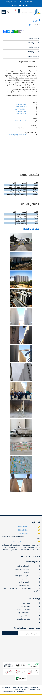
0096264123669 (20, 121)
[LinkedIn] (23, 5)
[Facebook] (30, 5)
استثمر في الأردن (23, 582)
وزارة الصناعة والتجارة (21, 575)
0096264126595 (21, 111)
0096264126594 (21, 109)
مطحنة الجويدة (32, 56)
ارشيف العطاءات (25, 606)
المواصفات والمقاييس (22, 569)
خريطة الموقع (25, 616)
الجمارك (26, 572)
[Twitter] (26, 5)
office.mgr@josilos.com (20, 542)
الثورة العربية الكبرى (23, 566)
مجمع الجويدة (32, 43)
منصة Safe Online (23, 585)
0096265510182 (28, 2)
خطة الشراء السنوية (24, 612)
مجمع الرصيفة (32, 51)
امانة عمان (25, 579)
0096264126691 (21, 107)
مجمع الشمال (32, 47)
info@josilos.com (11, 2)
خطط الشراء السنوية (23, 619)
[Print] (23, 30)
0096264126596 (21, 114)
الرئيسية (37, 24)
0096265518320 (23, 530)
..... (29, 622)
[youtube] (20, 5)
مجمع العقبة (33, 38)
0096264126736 (21, 104)
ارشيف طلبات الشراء (23, 609)
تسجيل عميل (26, 603)
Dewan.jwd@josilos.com (17, 135)
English (14, 5)
